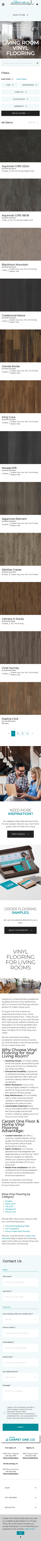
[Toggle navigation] (3, 4)
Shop (7, 1488)
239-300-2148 (30, 1456)
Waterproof (10, 1209)
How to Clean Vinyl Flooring (17, 1231)
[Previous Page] (8, 733)
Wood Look (10, 1212)
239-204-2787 (10, 1456)
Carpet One (5, 25)
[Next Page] (32, 733)
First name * (7, 1276)
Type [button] (8, 85)
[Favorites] (33, 4)
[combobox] (18, 63)
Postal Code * (8, 1357)
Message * (6, 1385)
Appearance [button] (28, 85)
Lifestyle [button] (19, 92)
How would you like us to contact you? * (18, 1314)
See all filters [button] (18, 113)
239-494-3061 (10, 1472)
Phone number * (9, 1327)
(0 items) (37, 4)
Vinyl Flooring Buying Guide (17, 1226)
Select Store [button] (19, 15)
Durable (8, 1201)
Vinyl (26, 25)
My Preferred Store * (10, 1371)
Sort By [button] (31, 122)
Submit (20, 1427)
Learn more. (29, 1529)
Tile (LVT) (9, 1206)
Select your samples (18, 930)
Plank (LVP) (10, 1204)
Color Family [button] (19, 99)
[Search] (37, 63)
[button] (29, 4)
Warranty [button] (19, 106)
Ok (20, 1533)
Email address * (8, 1342)
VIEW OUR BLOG (18, 834)
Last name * (7, 1291)
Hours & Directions (10, 1458)
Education (10, 1507)
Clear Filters (21, 79)
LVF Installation (12, 1229)
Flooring (17, 25)
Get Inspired (11, 1498)
